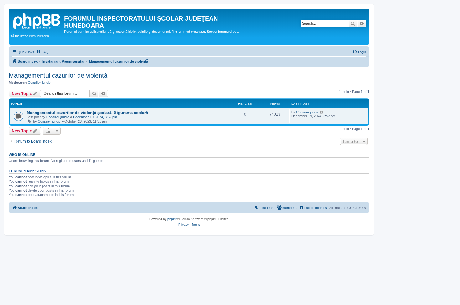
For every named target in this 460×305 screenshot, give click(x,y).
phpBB (172, 219)
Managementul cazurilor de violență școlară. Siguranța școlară (87, 112)
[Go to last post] (322, 112)
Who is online (22, 155)
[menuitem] (42, 52)
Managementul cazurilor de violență (58, 75)
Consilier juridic (39, 82)
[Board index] (37, 20)
